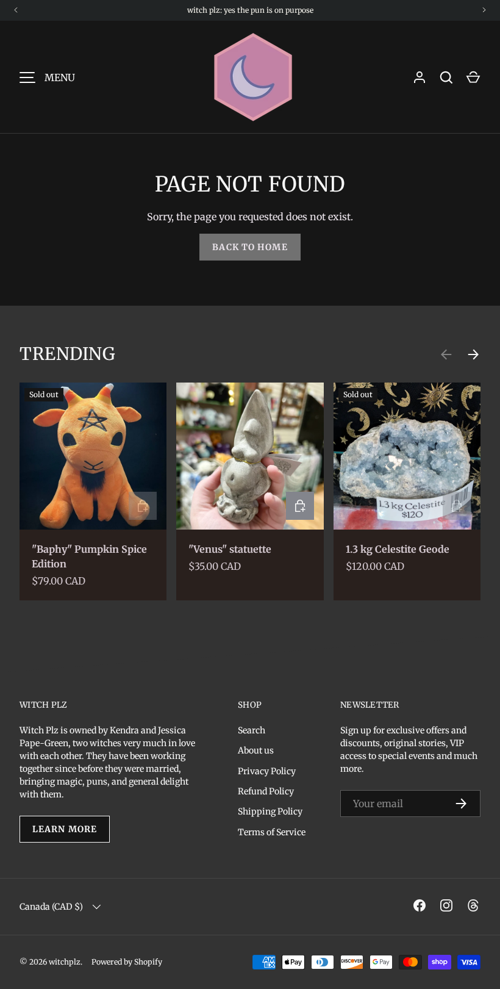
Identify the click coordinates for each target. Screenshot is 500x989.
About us (256, 750)
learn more (64, 829)
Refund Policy (266, 791)
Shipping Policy (270, 811)
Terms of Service (271, 832)
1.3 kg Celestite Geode (397, 549)
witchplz (64, 961)
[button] (473, 77)
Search (251, 730)
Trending (67, 354)
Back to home (249, 247)
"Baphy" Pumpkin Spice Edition (89, 556)
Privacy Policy (267, 771)
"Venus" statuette (229, 549)
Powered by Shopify (126, 961)
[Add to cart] (300, 506)
